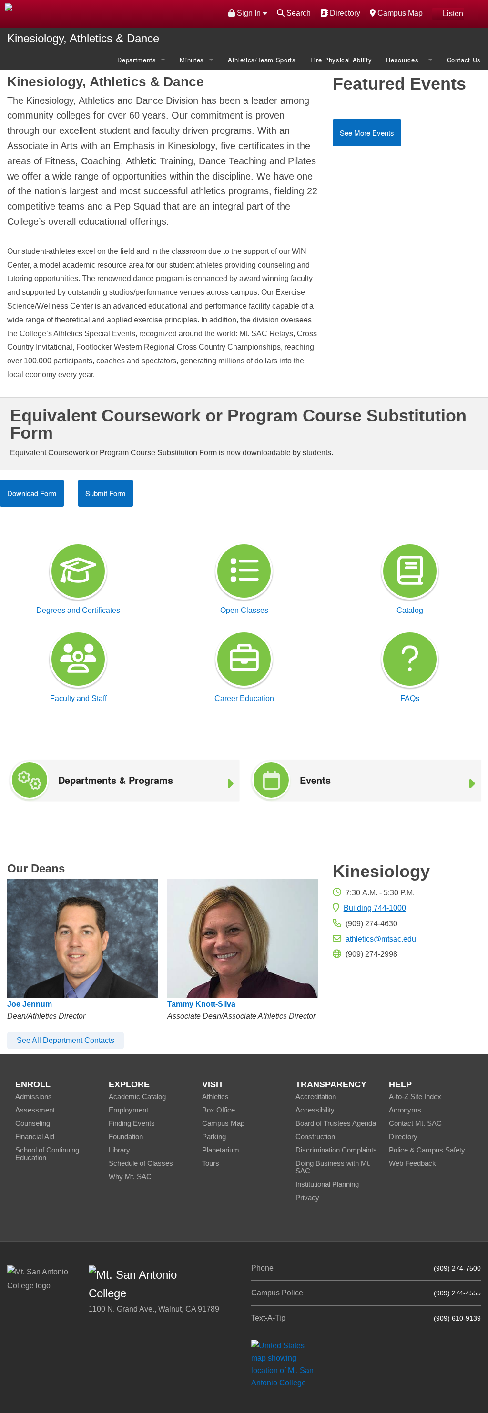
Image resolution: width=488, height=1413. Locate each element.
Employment (128, 1110)
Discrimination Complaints (336, 1150)
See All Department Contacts (65, 1040)
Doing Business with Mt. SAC (333, 1167)
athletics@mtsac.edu (381, 939)
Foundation (126, 1136)
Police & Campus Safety (427, 1150)
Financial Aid (34, 1136)
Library (119, 1150)
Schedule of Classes (141, 1163)
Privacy (307, 1197)
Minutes (192, 59)
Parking (214, 1136)
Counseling (32, 1123)
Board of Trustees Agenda (335, 1123)
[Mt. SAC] (102, 13)
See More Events (367, 133)
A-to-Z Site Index (415, 1096)
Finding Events (132, 1123)
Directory (343, 13)
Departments (136, 59)
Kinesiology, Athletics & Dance (83, 38)
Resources (404, 59)
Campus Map (399, 13)
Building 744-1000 (375, 908)
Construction (315, 1136)
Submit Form (105, 493)
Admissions (33, 1096)
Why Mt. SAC (130, 1176)
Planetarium (220, 1150)
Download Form (32, 493)
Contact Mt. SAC (415, 1123)
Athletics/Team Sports (262, 59)
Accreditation (315, 1096)
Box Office (218, 1110)
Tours (210, 1163)
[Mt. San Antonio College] (285, 1364)
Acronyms (405, 1110)
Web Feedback (412, 1163)
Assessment (35, 1110)
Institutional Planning (327, 1184)
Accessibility (315, 1110)
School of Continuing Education (47, 1154)
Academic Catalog (137, 1096)
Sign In (249, 13)
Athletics (215, 1096)
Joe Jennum (29, 1004)
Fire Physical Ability (341, 59)
